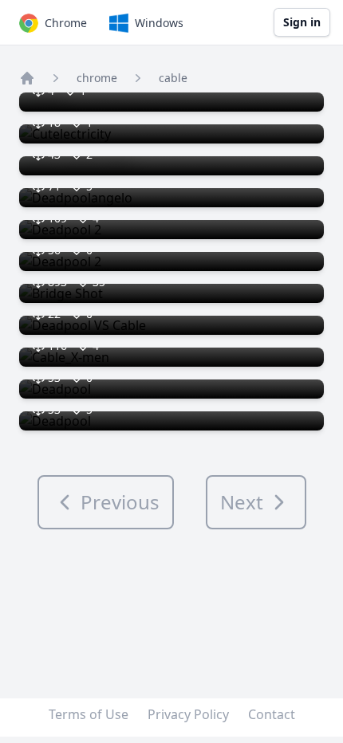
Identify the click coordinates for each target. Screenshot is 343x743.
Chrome (66, 22)
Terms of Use (88, 714)
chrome (97, 77)
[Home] (27, 78)
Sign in (302, 21)
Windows (159, 22)
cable (173, 77)
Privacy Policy (188, 714)
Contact (271, 714)
